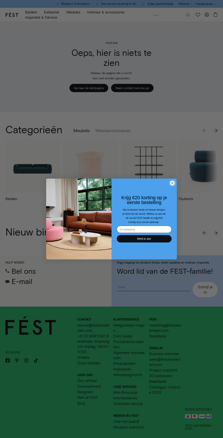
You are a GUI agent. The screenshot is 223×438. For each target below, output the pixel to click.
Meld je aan (144, 238)
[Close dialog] (172, 183)
